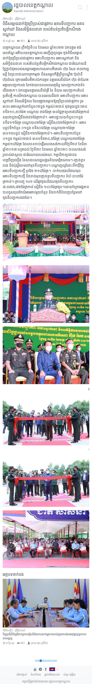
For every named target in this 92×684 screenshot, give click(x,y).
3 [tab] (40, 660)
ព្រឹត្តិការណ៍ (20, 19)
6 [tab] (47, 661)
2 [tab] (38, 661)
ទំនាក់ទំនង (36, 674)
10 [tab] (56, 661)
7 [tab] (49, 661)
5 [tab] (45, 661)
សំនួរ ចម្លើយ (69, 674)
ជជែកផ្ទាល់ (22, 674)
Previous (8, 618)
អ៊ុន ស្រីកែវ (42, 41)
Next (84, 618)
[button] (87, 7)
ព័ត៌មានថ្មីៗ (8, 19)
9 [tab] (54, 661)
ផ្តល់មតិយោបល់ (52, 674)
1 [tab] (36, 661)
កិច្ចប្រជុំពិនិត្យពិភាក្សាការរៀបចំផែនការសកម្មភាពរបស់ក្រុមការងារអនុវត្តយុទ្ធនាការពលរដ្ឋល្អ (44, 636)
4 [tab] (43, 661)
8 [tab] (52, 661)
